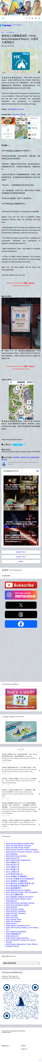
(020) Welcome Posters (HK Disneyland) (22, 892)
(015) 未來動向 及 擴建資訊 (16, 881)
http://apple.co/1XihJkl (16, 109)
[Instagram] (29, 18)
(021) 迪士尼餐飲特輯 (14, 894)
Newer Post (21, 552)
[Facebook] (26, 18)
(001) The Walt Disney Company (18, 846)
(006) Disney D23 (13, 858)
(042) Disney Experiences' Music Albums (22, 944)
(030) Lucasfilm (12, 915)
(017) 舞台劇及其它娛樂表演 (17, 886)
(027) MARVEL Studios (15, 909)
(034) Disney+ (11, 923)
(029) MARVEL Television (16, 913)
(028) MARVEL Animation (16, 911)
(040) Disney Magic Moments (17, 938)
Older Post (21, 557)
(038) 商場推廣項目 (13, 934)
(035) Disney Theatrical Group (17, 925)
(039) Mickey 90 (12, 936)
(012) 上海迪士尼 (12, 872)
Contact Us (24, 1049)
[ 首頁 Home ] (5, 1046)
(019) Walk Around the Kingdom (18, 890)
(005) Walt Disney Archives (16, 856)
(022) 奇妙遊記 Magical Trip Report (19, 897)
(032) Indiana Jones (13, 919)
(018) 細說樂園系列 (13, 888)
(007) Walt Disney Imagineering (18, 860)
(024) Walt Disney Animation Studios (20, 903)
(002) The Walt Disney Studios (18, 848)
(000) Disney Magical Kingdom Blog (20, 843)
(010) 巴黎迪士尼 (12, 867)
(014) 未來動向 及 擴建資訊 (16, 876)
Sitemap (23, 1045)
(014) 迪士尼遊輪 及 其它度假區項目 (20, 879)
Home (3, 32)
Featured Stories (12, 946)
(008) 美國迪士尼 (12, 862)
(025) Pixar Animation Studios (17, 905)
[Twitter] (32, 18)
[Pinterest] (35, 18)
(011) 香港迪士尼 (10, 32)
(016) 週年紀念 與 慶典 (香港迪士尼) (20, 883)
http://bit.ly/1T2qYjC (19, 114)
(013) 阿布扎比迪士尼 (14, 874)
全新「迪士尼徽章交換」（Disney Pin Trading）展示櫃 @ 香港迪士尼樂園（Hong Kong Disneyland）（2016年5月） (20, 487)
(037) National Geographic (16, 932)
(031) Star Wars (12, 917)
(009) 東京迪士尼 (12, 865)
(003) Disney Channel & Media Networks (22, 850)
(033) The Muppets (13, 921)
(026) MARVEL (12, 907)
